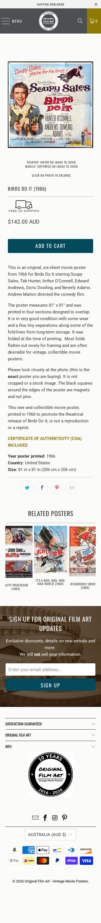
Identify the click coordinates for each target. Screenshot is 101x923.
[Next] (88, 105)
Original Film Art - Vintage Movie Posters (56, 881)
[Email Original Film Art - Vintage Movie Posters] (35, 818)
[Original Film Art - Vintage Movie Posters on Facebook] (45, 818)
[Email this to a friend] (72, 488)
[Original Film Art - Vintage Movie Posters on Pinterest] (65, 818)
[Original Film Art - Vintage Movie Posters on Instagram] (55, 818)
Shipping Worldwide (51, 4)
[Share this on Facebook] (42, 488)
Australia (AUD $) (47, 834)
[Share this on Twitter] (27, 488)
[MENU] (3, 21)
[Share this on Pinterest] (57, 488)
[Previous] (12, 105)
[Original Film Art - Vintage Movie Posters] (48, 21)
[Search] (80, 21)
